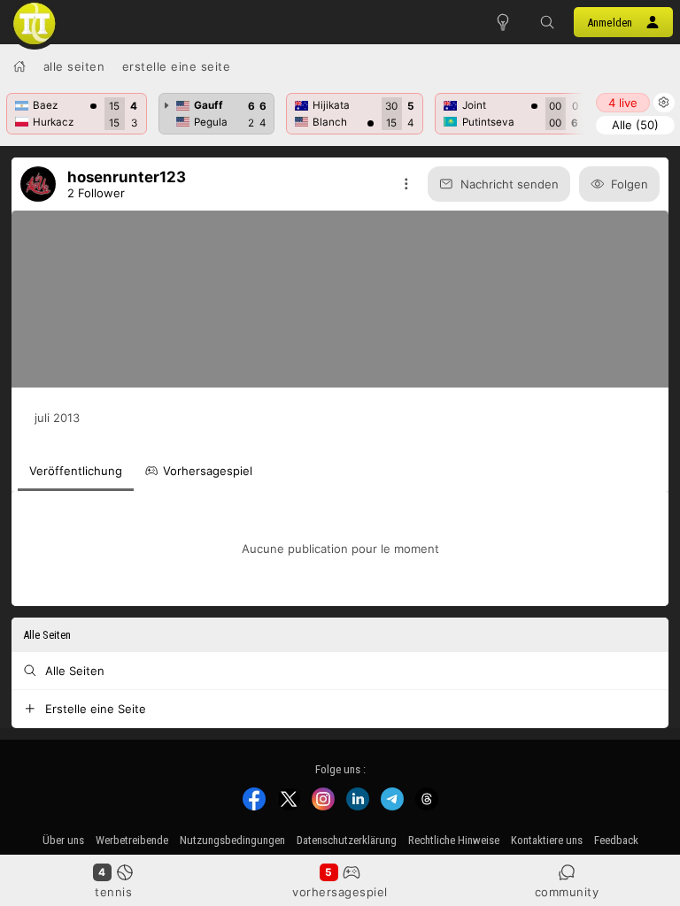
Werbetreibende (132, 840)
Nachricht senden (509, 184)
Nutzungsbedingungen (232, 840)
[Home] (19, 66)
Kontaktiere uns (547, 840)
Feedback (616, 840)
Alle (635, 125)
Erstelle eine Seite (176, 66)
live (623, 103)
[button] (547, 22)
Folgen (629, 184)
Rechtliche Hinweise (453, 840)
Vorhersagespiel (340, 892)
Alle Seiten (74, 66)
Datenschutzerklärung (347, 840)
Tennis (113, 892)
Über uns (63, 840)
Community (567, 892)
